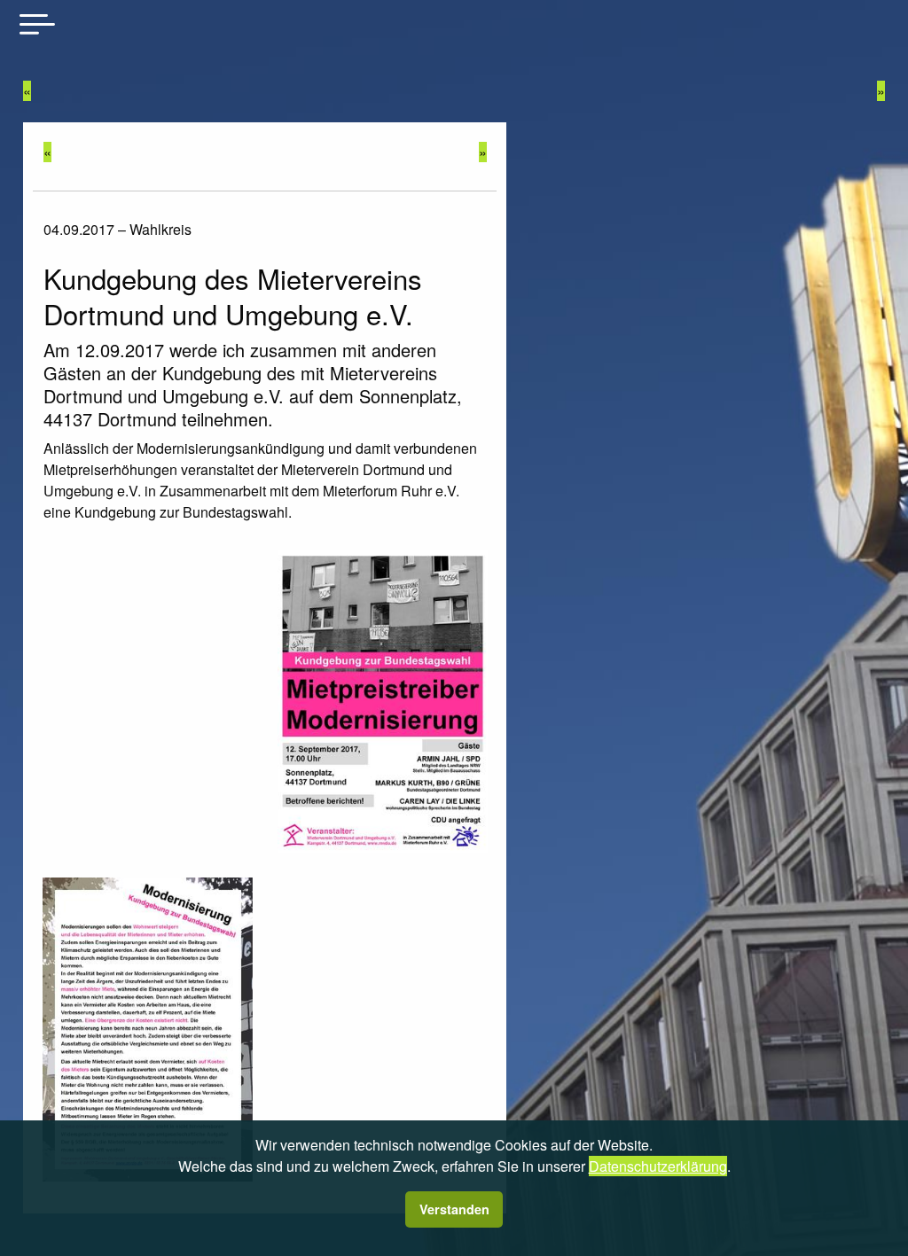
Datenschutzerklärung (658, 1166)
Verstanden (454, 1209)
